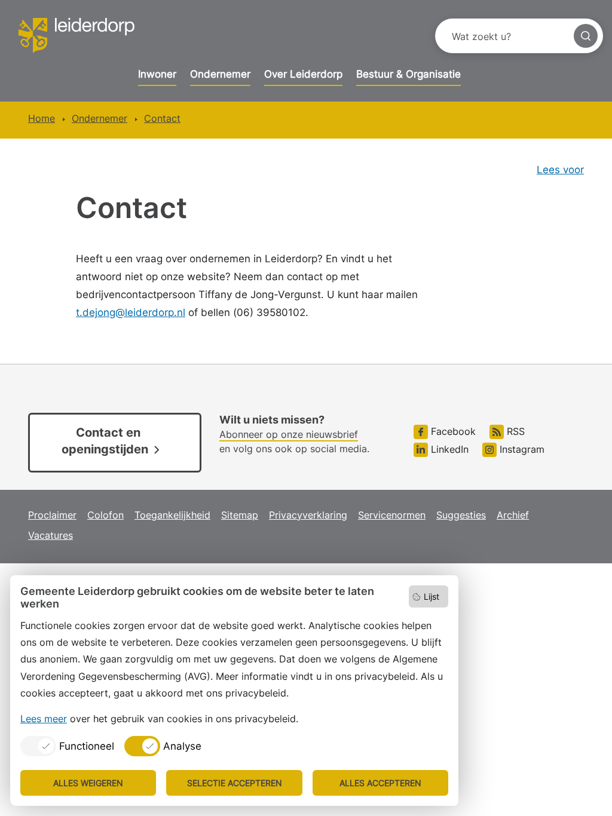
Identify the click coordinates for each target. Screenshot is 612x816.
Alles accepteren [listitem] (380, 783)
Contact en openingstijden (105, 440)
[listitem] (67, 746)
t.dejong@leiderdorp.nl (130, 312)
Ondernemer (220, 74)
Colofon (105, 515)
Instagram (520, 449)
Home (41, 118)
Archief (513, 515)
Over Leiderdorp (303, 74)
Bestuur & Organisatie (408, 74)
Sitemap (239, 515)
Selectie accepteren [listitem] (234, 783)
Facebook (452, 431)
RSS (514, 431)
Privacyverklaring (308, 515)
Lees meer (43, 719)
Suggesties (461, 515)
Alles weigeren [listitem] (88, 783)
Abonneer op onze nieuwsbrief (288, 434)
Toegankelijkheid (172, 515)
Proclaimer (52, 515)
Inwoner (157, 74)
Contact (162, 118)
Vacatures (50, 535)
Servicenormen (392, 515)
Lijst (431, 596)
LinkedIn (448, 449)
